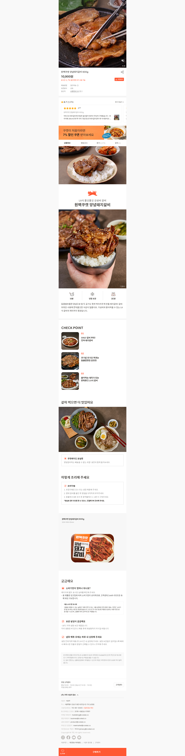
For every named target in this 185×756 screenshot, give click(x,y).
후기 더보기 (118, 102)
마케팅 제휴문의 (66, 715)
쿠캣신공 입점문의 (66, 725)
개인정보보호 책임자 (67, 729)
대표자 (63, 701)
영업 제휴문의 (65, 718)
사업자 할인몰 (87, 742)
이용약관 (63, 742)
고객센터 (119, 685)
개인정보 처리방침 (75, 742)
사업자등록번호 (66, 708)
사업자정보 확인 (88, 708)
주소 (62, 704)
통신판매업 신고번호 (67, 711)
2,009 (62, 754)
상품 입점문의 (65, 722)
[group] (91, 113)
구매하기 (96, 752)
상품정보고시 (74, 91)
